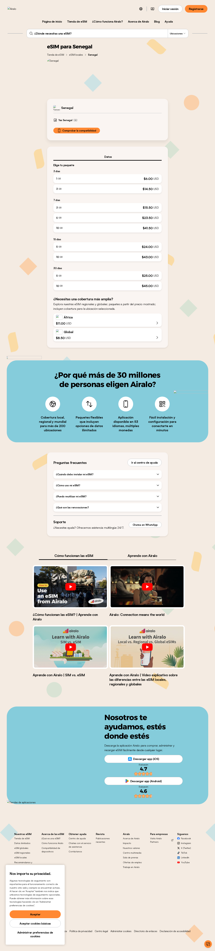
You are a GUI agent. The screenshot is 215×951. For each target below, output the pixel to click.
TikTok (184, 852)
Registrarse (196, 9)
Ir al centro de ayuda (144, 462)
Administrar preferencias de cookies (35, 934)
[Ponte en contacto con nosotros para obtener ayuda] (208, 944)
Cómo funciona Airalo (52, 843)
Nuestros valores (131, 848)
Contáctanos (75, 851)
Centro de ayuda (77, 838)
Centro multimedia (132, 852)
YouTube (185, 862)
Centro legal (101, 931)
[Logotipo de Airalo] (17, 9)
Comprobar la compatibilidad (79, 130)
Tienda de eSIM (77, 21)
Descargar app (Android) (146, 781)
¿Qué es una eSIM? (51, 838)
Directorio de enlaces (145, 931)
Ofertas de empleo (132, 862)
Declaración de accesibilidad (175, 931)
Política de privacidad (80, 931)
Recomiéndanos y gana (23, 864)
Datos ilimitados (22, 843)
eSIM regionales (22, 852)
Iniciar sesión (170, 9)
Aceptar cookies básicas (35, 923)
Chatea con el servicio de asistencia (80, 845)
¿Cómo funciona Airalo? (107, 21)
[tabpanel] (107, 225)
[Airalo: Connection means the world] (147, 586)
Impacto (127, 843)
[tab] (107, 156)
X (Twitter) (186, 848)
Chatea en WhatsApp (145, 524)
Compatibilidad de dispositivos (51, 850)
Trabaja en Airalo (131, 867)
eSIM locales (76, 54)
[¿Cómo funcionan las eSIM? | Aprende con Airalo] (70, 586)
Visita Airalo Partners (156, 840)
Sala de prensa (130, 857)
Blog (157, 21)
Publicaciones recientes (103, 840)
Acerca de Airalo (138, 21)
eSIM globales (21, 848)
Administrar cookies (120, 931)
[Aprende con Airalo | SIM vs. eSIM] (70, 646)
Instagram (186, 843)
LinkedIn (185, 857)
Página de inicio (52, 21)
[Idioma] (141, 9)
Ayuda (169, 21)
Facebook (186, 838)
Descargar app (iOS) (146, 759)
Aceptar (35, 914)
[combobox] (107, 33)
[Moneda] (152, 9)
